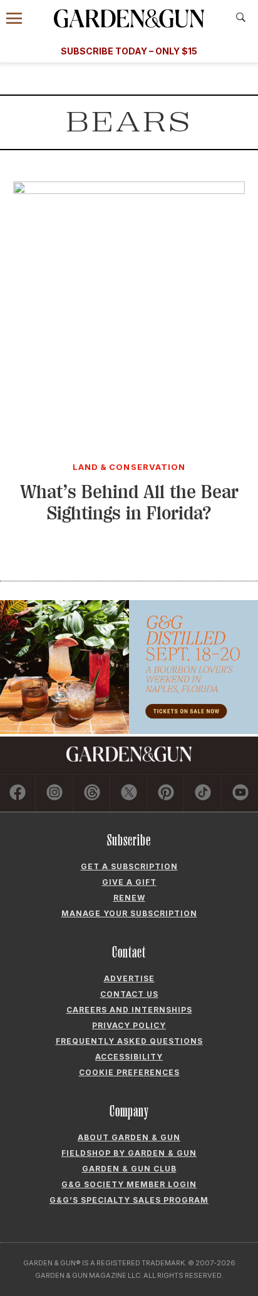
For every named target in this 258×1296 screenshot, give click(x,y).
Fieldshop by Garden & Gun (129, 1153)
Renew (129, 897)
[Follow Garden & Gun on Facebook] (17, 793)
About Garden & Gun (129, 1137)
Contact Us (129, 994)
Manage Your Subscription (129, 913)
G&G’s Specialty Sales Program (129, 1200)
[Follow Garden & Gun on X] (129, 793)
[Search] (241, 17)
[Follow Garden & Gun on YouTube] (240, 793)
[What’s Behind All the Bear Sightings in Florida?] (129, 190)
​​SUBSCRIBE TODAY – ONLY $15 (129, 51)
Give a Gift (129, 882)
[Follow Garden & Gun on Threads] (92, 793)
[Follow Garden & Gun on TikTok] (202, 793)
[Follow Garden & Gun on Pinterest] (165, 793)
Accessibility (129, 1056)
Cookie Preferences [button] (129, 1072)
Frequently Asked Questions (129, 1041)
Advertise (129, 978)
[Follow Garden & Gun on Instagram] (54, 793)
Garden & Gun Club (129, 1168)
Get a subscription (129, 866)
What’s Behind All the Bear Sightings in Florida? (129, 502)
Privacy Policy (129, 1025)
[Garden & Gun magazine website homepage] (129, 18)
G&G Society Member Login (129, 1184)
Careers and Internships (129, 1009)
